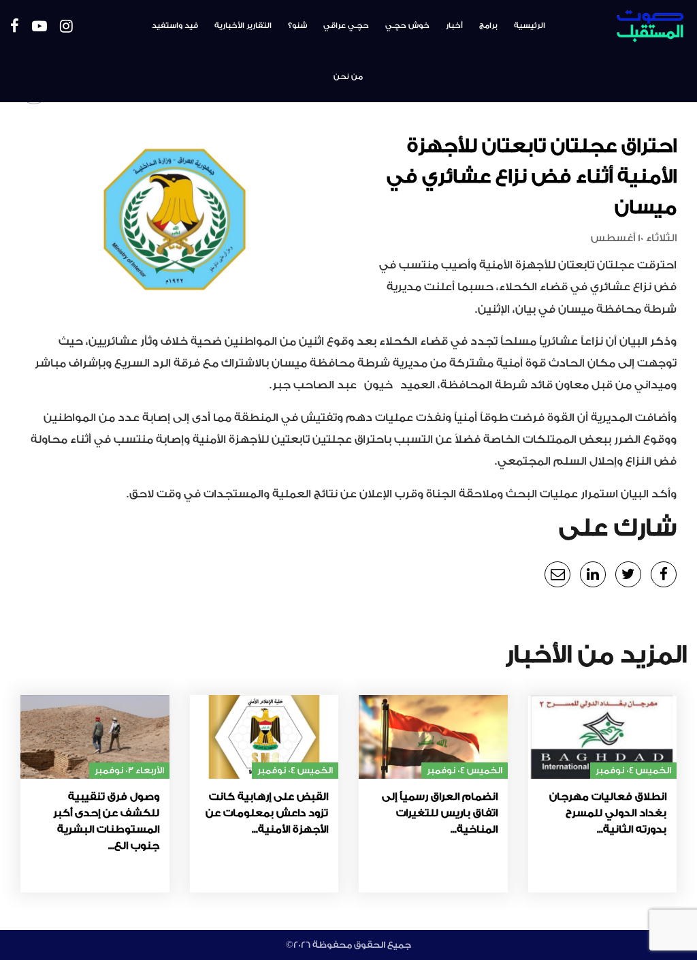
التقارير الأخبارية (243, 25)
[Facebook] (14, 27)
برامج (488, 25)
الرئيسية (529, 25)
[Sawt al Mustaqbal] (630, 26)
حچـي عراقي (346, 25)
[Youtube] (39, 27)
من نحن (348, 76)
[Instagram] (66, 27)
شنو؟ (297, 25)
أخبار (454, 25)
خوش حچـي (407, 25)
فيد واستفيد (175, 25)
